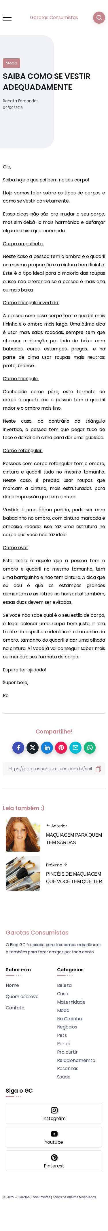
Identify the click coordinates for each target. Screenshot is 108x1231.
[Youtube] (54, 1137)
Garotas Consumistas (54, 17)
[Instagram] (54, 1113)
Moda (11, 63)
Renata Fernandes (21, 101)
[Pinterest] (54, 1161)
